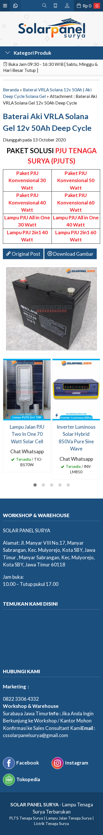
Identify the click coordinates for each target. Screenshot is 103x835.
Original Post (25, 254)
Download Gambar (73, 254)
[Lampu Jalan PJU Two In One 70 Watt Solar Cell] (27, 389)
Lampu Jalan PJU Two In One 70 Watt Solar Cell (27, 434)
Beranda (11, 89)
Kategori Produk (32, 53)
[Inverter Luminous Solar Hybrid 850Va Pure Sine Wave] (76, 389)
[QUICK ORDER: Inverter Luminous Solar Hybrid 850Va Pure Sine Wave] (57, 415)
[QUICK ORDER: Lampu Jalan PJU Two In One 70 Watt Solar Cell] (7, 415)
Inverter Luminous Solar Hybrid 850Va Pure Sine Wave (76, 438)
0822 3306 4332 (21, 699)
